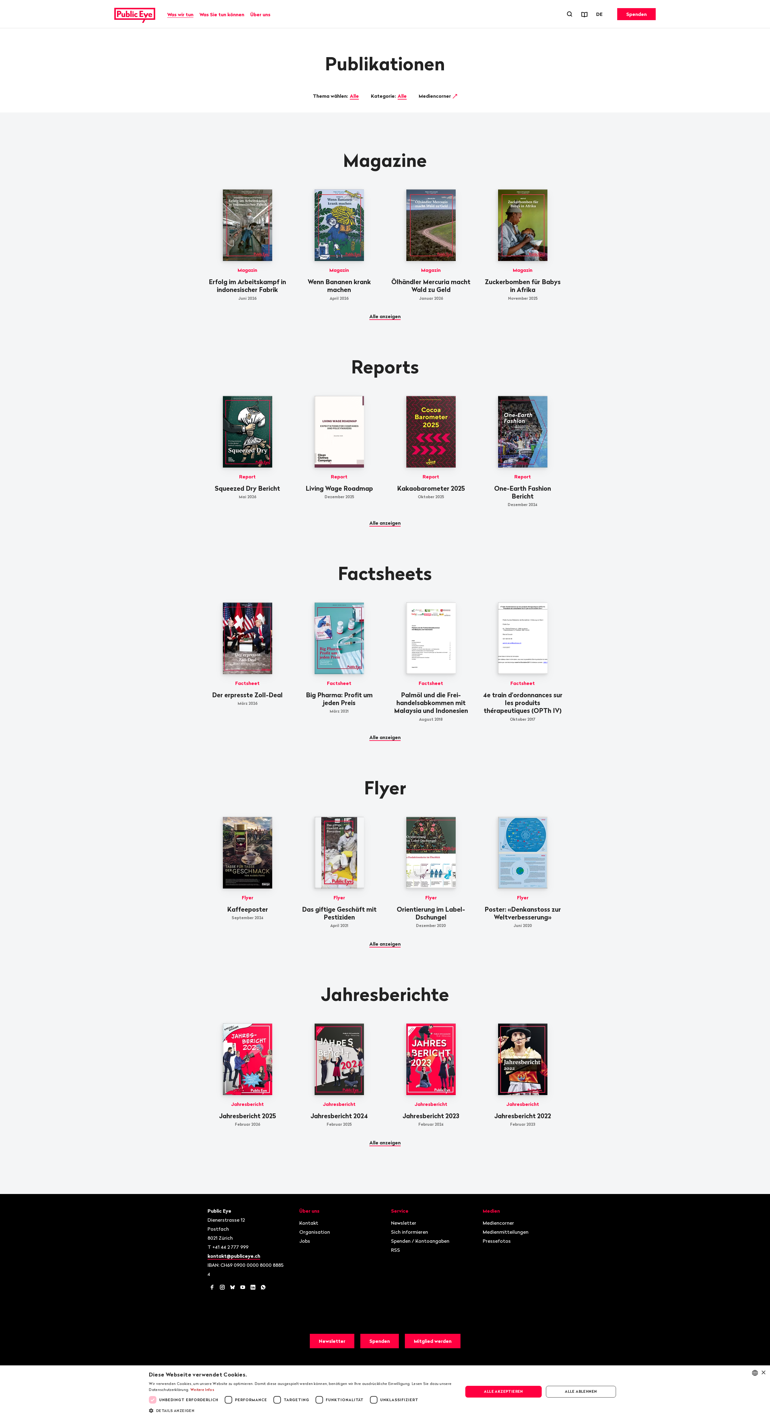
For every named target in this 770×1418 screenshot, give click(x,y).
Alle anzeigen (385, 316)
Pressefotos (497, 1241)
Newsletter (403, 1223)
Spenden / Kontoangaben (420, 1241)
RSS (395, 1250)
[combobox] (755, 1373)
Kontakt (308, 1223)
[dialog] (385, 1391)
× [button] (763, 1372)
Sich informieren (409, 1232)
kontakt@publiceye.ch (234, 1256)
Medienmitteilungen (505, 1232)
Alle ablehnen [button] (581, 1391)
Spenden (636, 14)
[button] (301, 1410)
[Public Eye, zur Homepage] (134, 14)
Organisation (314, 1232)
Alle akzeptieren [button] (503, 1391)
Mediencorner (435, 96)
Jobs (304, 1241)
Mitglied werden (432, 1341)
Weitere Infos (202, 1389)
